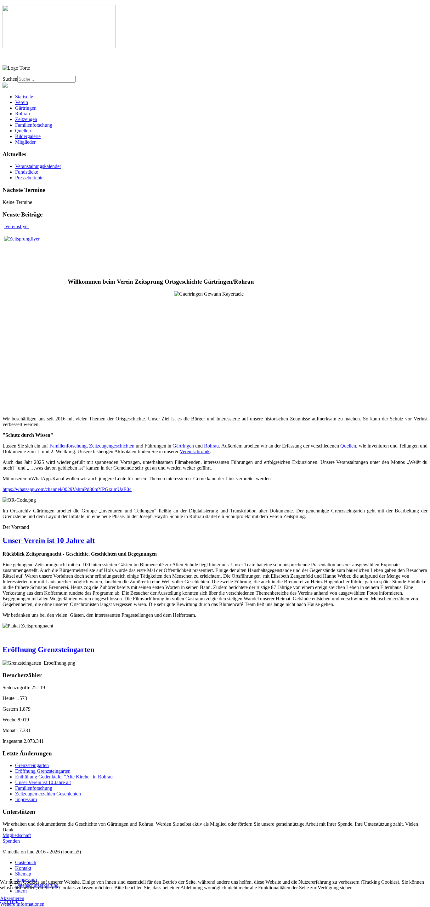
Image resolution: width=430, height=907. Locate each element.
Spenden (11, 841)
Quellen (348, 445)
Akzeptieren (12, 898)
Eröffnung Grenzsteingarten (48, 649)
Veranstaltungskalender (38, 166)
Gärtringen (183, 445)
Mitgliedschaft (17, 835)
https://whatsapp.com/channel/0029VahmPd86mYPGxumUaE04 (67, 489)
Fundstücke (26, 172)
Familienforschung (68, 445)
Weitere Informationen (22, 904)
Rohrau (211, 445)
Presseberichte (29, 177)
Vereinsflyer (16, 226)
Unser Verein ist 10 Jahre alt (49, 540)
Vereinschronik (195, 451)
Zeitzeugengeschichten (111, 445)
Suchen (10, 79)
